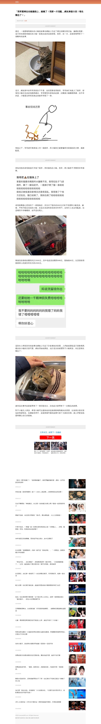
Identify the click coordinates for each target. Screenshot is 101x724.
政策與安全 (23, 718)
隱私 (29, 718)
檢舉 (25, 21)
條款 (27, 718)
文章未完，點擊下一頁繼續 (50, 432)
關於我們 (17, 718)
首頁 (17, 2)
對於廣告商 (36, 718)
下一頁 (50, 437)
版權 (32, 718)
